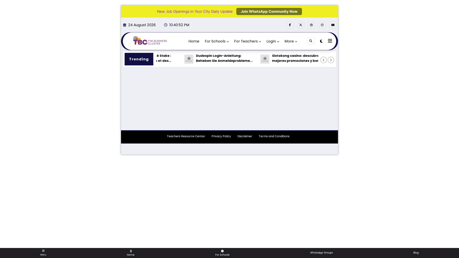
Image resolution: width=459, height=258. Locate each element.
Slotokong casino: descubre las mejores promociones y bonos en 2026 (295, 58)
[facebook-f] (290, 24)
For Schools (215, 41)
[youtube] (333, 24)
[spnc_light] (321, 41)
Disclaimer (244, 136)
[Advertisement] (229, 100)
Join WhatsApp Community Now (269, 11)
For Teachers (246, 41)
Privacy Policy (221, 136)
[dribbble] (311, 24)
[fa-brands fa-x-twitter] (300, 24)
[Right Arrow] (331, 60)
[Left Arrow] (324, 60)
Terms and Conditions (274, 136)
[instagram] (322, 24)
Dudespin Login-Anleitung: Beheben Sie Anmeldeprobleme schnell (218, 58)
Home (193, 41)
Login (271, 41)
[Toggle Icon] (329, 41)
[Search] (311, 41)
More (289, 41)
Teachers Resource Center (186, 136)
